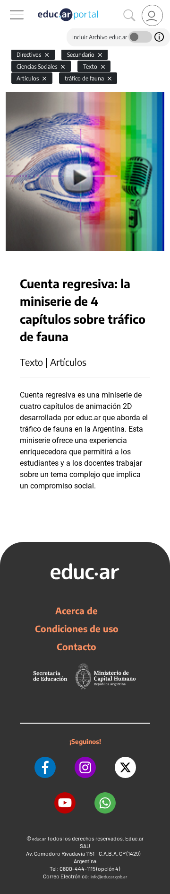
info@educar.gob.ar (109, 876)
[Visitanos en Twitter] (125, 767)
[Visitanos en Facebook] (45, 767)
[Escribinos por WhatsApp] (105, 803)
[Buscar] (129, 15)
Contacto (76, 646)
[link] (152, 15)
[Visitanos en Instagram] (85, 767)
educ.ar (39, 838)
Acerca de (76, 610)
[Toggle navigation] (8, 5)
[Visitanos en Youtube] (65, 803)
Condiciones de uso (77, 628)
